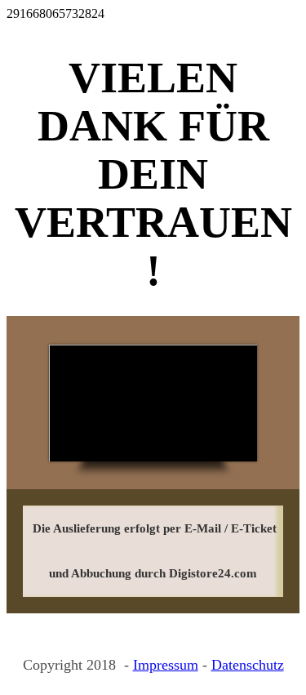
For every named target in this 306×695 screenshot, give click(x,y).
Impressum (165, 665)
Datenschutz (247, 665)
